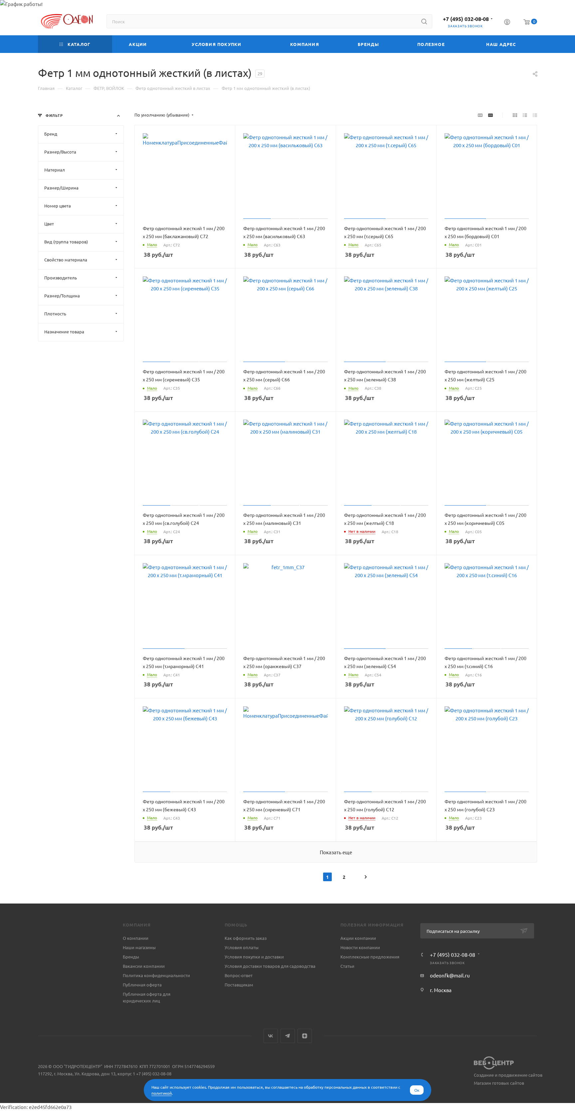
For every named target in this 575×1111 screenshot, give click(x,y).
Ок (416, 1090)
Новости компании (360, 947)
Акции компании (358, 938)
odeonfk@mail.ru (450, 975)
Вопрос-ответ (239, 975)
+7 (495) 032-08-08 (466, 18)
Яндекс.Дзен (304, 1036)
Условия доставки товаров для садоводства (270, 966)
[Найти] (424, 21)
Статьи (347, 966)
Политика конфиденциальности (156, 975)
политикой (161, 1093)
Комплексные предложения (369, 956)
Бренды (131, 956)
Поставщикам (239, 984)
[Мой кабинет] (507, 23)
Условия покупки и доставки (254, 956)
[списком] (524, 115)
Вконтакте (271, 1036)
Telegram (288, 1036)
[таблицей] (534, 115)
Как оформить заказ (246, 938)
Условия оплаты (242, 947)
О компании (135, 938)
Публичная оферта (142, 984)
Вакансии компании (144, 966)
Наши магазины (139, 947)
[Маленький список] (480, 115)
